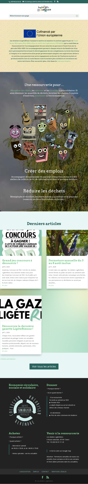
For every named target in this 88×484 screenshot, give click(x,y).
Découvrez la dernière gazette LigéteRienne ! (18, 327)
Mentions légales (59, 472)
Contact (45, 472)
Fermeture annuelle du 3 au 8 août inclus (66, 262)
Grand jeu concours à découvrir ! (17, 262)
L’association (24, 472)
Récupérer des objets (20, 90)
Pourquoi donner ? (54, 389)
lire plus (4, 285)
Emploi (36, 472)
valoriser (39, 90)
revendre (54, 90)
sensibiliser (40, 96)
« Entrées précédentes (7, 359)
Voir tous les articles (44, 366)
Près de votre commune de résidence (64, 415)
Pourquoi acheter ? (16, 437)
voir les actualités (31, 453)
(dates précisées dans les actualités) (65, 462)
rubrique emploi (63, 61)
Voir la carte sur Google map (61, 451)
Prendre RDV (55, 402)
